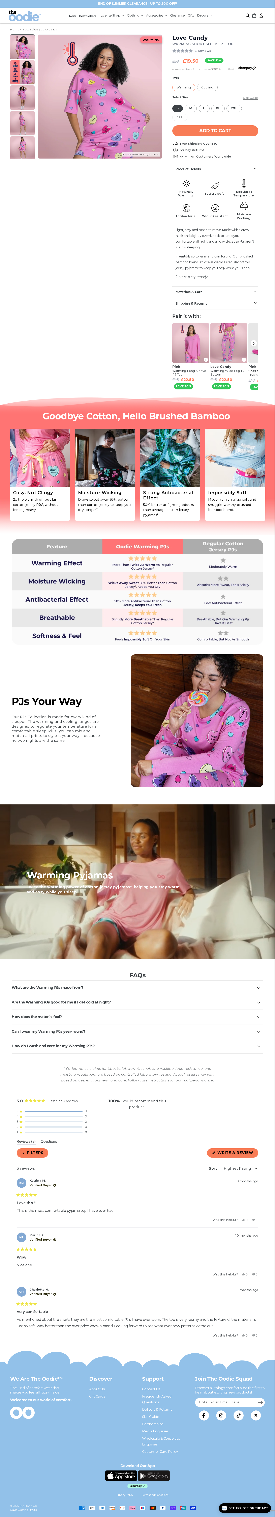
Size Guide (150, 1417)
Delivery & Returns (157, 1409)
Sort (213, 1168)
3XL (182, 117)
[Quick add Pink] (206, 360)
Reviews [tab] (26, 1142)
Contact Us (151, 1389)
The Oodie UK (28, 1506)
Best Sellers (30, 29)
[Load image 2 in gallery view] (22, 72)
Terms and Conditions (155, 1494)
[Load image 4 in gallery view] (22, 123)
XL (218, 108)
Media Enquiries (155, 1431)
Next (254, 343)
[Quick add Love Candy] (244, 360)
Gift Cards (97, 1396)
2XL (234, 108)
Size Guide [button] (250, 98)
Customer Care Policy (160, 1452)
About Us (97, 1389)
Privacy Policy (125, 1494)
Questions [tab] (49, 1142)
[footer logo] (121, 1475)
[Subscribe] (260, 1402)
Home (14, 29)
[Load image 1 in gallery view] (22, 46)
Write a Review (237, 1154)
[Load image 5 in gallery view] (22, 148)
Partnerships (152, 1424)
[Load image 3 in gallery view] (22, 97)
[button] (112, 15)
